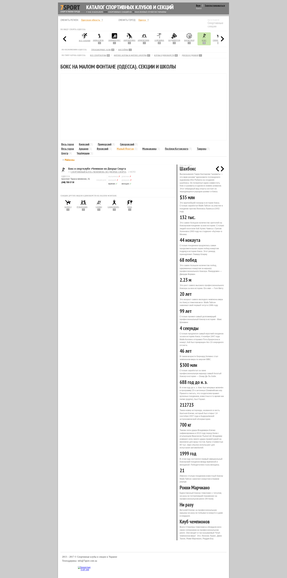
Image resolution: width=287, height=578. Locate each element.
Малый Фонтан (125, 149)
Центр (64, 153)
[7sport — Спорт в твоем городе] (70, 9)
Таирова (201, 149)
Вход (198, 5)
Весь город (67, 144)
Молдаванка (149, 149)
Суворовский (127, 144)
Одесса (142, 20)
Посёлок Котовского (176, 149)
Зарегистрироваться (215, 5)
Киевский (84, 144)
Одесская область (90, 20)
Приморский (104, 144)
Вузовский (102, 149)
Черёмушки (83, 153)
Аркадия (83, 149)
